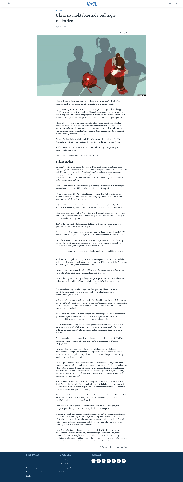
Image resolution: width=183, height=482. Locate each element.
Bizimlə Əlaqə (64, 460)
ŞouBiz (28, 476)
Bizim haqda (63, 472)
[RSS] (114, 461)
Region (59, 11)
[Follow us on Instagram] (98, 461)
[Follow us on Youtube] (104, 461)
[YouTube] (170, 3)
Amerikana (30, 464)
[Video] (176, 3)
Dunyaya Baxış (31, 468)
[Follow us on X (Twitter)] (109, 461)
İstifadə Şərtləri (64, 464)
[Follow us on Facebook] (94, 461)
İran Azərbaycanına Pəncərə (36, 472)
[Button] (123, 32)
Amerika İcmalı (31, 460)
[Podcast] (119, 461)
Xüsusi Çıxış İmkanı (66, 468)
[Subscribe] (124, 461)
